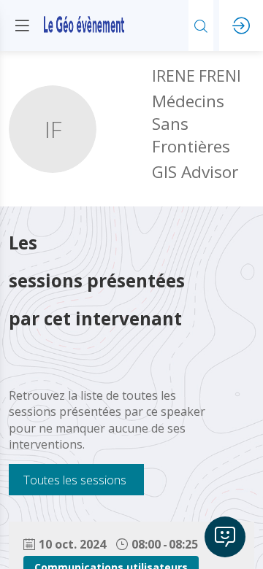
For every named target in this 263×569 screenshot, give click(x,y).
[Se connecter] (241, 25)
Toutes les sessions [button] (74, 479)
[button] (22, 25)
